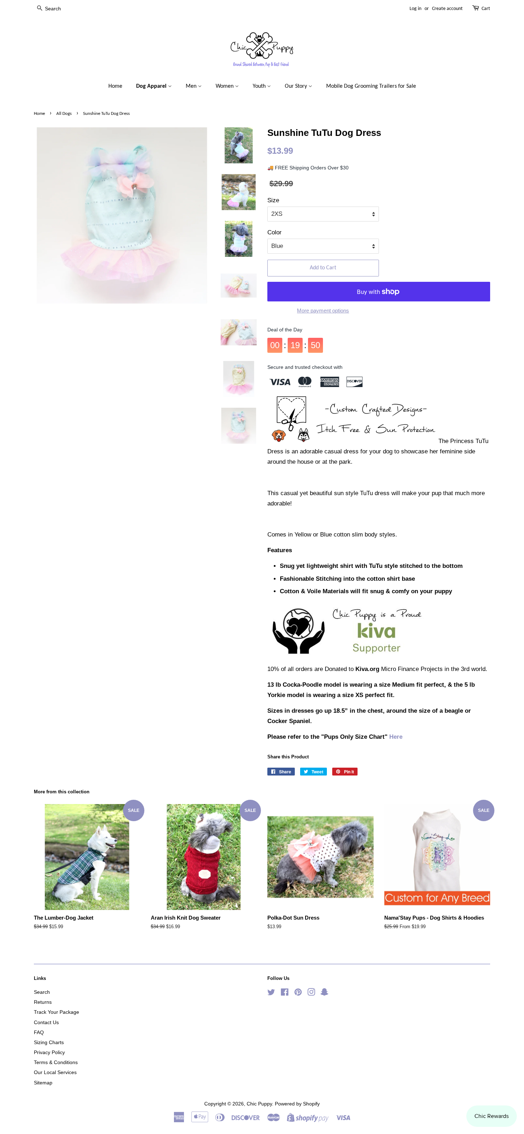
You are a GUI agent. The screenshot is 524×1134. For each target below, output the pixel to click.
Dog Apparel (152, 86)
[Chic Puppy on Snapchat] (324, 993)
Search (42, 992)
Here (395, 736)
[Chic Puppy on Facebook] (285, 993)
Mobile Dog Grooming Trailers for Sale (371, 86)
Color (274, 232)
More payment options (323, 310)
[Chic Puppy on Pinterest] (298, 993)
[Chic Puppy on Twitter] (271, 993)
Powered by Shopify (297, 1104)
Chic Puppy (259, 1104)
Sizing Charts (49, 1042)
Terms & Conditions (56, 1062)
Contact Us (46, 1022)
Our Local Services (55, 1072)
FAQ (39, 1032)
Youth (260, 86)
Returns (43, 1002)
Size (273, 200)
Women (225, 86)
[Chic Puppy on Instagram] (311, 993)
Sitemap (43, 1082)
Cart (486, 8)
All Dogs (64, 113)
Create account (447, 8)
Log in (415, 8)
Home (115, 86)
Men (192, 86)
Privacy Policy (49, 1052)
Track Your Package (56, 1012)
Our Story (296, 86)
